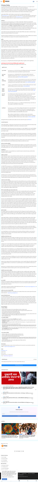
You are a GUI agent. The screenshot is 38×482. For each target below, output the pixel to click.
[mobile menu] (1, 1)
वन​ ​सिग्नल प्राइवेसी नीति (31, 116)
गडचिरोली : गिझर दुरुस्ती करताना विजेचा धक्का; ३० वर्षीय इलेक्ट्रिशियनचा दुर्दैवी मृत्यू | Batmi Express (18, 397)
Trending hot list (5, 466)
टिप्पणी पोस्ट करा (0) (19, 365)
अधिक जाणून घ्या (9, 475)
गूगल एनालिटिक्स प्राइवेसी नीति (30, 82)
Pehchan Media (4, 458)
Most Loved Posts (5, 469)
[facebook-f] (15, 451)
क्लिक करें (29, 119)
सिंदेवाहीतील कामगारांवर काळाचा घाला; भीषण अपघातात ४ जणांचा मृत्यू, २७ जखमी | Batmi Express (18, 393)
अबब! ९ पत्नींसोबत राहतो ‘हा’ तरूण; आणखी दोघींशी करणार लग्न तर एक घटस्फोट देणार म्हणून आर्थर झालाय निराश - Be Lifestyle (27, 436)
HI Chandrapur (4, 460)
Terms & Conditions (31, 473)
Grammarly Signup (5, 468)
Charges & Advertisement (19, 474)
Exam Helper (4, 457)
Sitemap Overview (5, 465)
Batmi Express (20, 476)
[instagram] (21, 451)
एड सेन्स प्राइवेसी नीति (26, 86)
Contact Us (18, 473)
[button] (37, 1)
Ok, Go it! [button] (4, 479)
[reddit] (23, 451)
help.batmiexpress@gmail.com (30, 286)
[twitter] (17, 451)
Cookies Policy (24, 473)
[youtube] (19, 451)
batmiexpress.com (5, 15)
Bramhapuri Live (5, 461)
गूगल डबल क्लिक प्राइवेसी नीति (23, 77)
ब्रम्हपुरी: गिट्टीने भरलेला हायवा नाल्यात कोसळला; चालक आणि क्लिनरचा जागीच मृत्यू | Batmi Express (18, 402)
